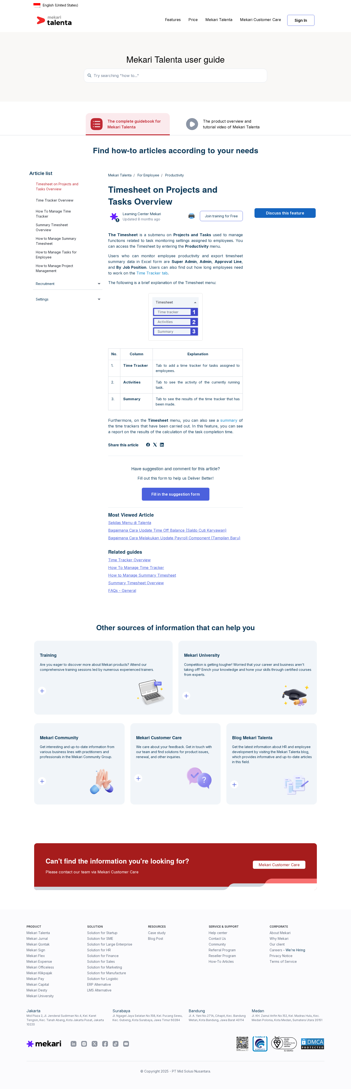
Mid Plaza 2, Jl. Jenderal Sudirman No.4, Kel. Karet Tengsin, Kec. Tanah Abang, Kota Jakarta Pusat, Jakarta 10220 (65, 1020)
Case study (157, 933)
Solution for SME (100, 938)
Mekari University (40, 996)
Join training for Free (221, 216)
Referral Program (222, 950)
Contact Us (217, 938)
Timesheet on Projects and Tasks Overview (57, 186)
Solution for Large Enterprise (109, 944)
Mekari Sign (36, 950)
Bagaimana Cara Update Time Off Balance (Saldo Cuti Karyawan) (167, 530)
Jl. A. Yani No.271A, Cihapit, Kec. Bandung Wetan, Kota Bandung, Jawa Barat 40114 (217, 1018)
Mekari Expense (39, 961)
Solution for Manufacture (106, 973)
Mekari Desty (37, 990)
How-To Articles (221, 961)
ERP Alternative (99, 984)
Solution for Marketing (104, 967)
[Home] (54, 20)
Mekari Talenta (218, 19)
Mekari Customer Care (260, 19)
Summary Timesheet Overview (52, 227)
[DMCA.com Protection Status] (312, 1044)
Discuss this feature (285, 213)
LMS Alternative (99, 990)
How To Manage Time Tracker (53, 214)
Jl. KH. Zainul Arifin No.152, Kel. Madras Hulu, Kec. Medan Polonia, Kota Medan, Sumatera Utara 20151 (287, 1018)
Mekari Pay (35, 979)
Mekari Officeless (40, 967)
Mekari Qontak (38, 944)
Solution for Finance (103, 956)
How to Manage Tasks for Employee (56, 254)
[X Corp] (155, 445)
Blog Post (155, 938)
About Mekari (280, 933)
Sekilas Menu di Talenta (129, 522)
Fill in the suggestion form (175, 494)
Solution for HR (99, 950)
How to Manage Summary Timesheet (56, 241)
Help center (218, 933)
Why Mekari (279, 938)
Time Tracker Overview (54, 200)
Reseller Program (222, 956)
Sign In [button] (301, 20)
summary (228, 420)
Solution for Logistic (102, 979)
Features (173, 19)
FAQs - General (122, 590)
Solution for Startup (102, 933)
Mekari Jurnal (37, 938)
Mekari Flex (36, 956)
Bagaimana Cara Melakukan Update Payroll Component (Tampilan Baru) (174, 538)
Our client (277, 944)
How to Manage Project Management (54, 268)
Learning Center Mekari (141, 214)
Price (193, 19)
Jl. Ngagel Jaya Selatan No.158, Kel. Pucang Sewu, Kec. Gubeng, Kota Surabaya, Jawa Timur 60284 (147, 1018)
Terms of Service (283, 961)
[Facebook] (148, 445)
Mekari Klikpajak (39, 973)
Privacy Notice (281, 956)
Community (217, 944)
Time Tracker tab (152, 273)
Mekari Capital (38, 984)
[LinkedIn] (162, 445)
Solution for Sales (101, 961)
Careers (276, 950)
